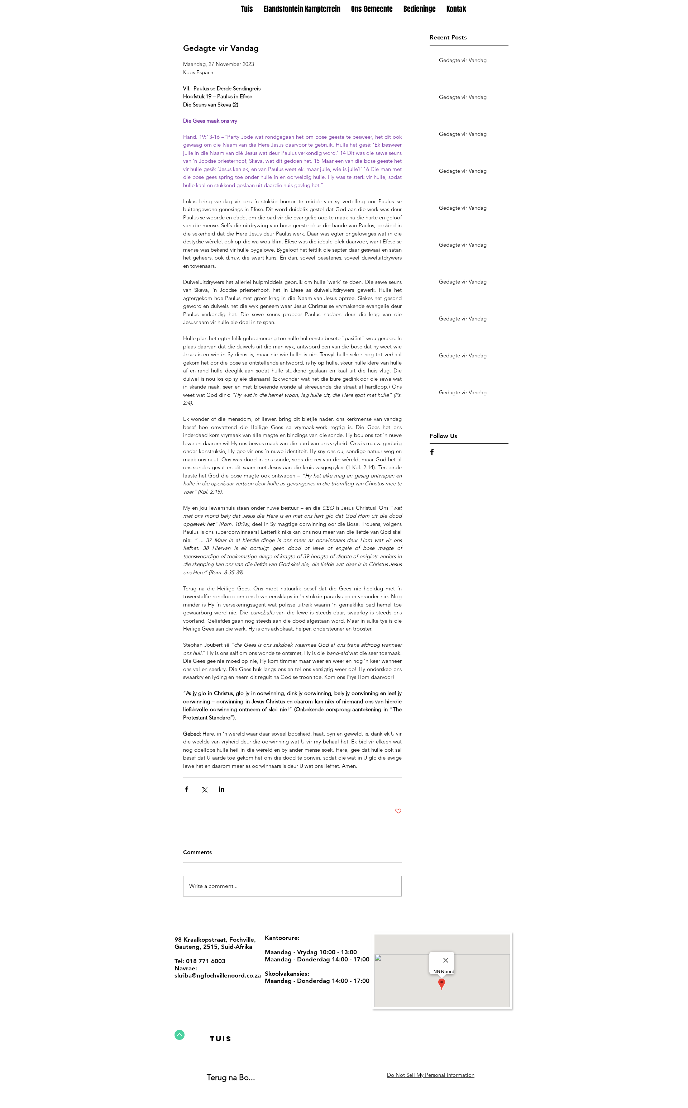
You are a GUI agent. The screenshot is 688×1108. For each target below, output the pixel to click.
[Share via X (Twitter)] (204, 789)
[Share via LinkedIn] (221, 789)
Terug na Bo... (231, 1077)
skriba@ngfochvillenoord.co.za (218, 975)
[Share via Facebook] (186, 789)
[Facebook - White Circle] (341, 1074)
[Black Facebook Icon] (432, 452)
